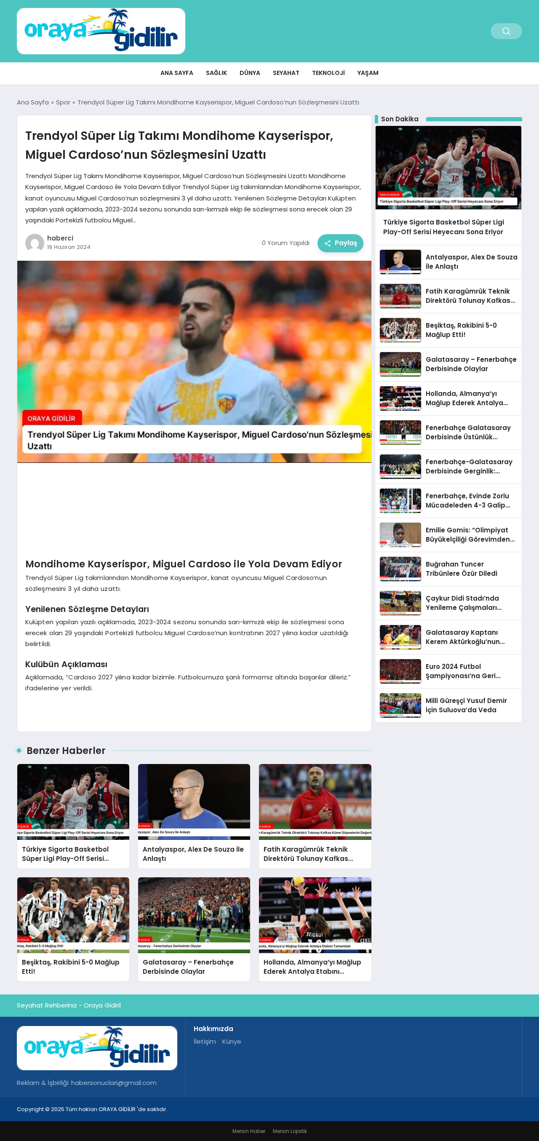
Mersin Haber (248, 1131)
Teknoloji (328, 73)
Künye (231, 1041)
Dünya (250, 73)
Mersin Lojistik (290, 1131)
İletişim (205, 1041)
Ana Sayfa (176, 73)
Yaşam (368, 73)
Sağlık (216, 73)
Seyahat (286, 73)
